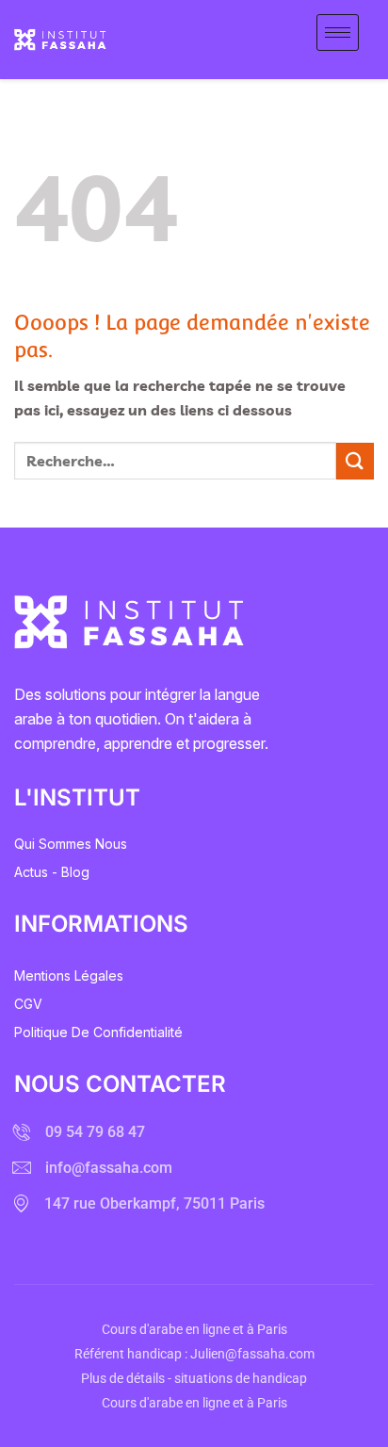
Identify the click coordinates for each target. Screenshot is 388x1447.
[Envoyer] (355, 461)
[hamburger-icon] (337, 32)
